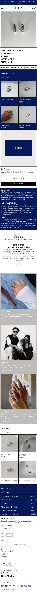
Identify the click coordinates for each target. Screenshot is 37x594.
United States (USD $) (8, 589)
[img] (18, 237)
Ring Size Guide (7, 551)
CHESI (8, 582)
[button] (32, 8)
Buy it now (18, 184)
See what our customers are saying (18, 239)
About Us (4, 549)
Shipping (4, 554)
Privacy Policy (6, 563)
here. (23, 227)
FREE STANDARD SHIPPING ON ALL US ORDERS (18, 3)
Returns (4, 556)
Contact (4, 558)
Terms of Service (7, 566)
